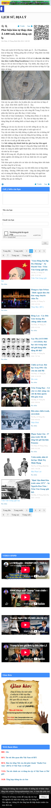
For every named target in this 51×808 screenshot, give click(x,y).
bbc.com (34, 379)
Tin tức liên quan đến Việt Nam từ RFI (21, 758)
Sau (28, 26)
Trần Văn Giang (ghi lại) (10, 501)
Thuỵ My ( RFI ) (37, 307)
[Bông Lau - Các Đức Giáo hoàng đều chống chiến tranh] (15, 325)
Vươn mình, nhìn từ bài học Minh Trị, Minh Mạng (39, 460)
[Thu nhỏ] (2, 26)
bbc (7, 752)
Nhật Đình (35, 423)
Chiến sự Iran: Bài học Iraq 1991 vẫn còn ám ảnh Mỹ (39, 368)
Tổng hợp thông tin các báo (17, 779)
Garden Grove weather (25, 552)
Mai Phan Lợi (36, 472)
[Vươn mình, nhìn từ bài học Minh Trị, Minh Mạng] (15, 466)
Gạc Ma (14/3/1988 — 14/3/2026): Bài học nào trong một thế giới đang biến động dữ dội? (39, 344)
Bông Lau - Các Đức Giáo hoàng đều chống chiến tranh (40, 319)
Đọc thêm (4, 284)
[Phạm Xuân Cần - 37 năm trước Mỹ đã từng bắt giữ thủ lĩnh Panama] (15, 443)
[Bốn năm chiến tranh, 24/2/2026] (15, 420)
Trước (22, 26)
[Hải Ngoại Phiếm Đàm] (25, 3)
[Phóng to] (6, 26)
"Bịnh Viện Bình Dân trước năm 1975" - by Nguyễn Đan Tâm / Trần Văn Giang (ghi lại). (40, 486)
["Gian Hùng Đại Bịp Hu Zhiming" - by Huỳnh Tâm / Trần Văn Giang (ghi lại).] (15, 270)
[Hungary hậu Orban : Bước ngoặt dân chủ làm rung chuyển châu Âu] (15, 298)
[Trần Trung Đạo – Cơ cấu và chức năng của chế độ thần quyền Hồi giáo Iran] (15, 397)
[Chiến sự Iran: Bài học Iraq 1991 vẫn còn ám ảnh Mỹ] (15, 374)
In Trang (2, 184)
